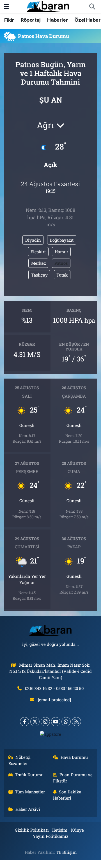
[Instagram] (45, 721)
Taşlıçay (39, 275)
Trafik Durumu (29, 774)
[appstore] (51, 735)
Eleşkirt (38, 251)
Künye (77, 830)
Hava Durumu (74, 757)
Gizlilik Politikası (32, 830)
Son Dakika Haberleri (67, 795)
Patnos (61, 263)
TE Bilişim (66, 852)
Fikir (9, 20)
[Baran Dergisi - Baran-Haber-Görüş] (48, 6)
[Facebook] (24, 721)
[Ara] (92, 6)
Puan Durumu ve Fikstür (73, 778)
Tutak (62, 275)
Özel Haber (87, 20)
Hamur (61, 251)
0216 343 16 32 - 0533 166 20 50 (54, 688)
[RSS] (76, 721)
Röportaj (31, 20)
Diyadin (33, 240)
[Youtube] (55, 721)
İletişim (59, 830)
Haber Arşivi (27, 809)
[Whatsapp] (66, 721)
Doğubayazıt (62, 240)
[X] (35, 721)
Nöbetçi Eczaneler (19, 760)
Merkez (38, 263)
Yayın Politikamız (50, 836)
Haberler (57, 20)
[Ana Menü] (6, 6)
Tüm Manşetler (30, 792)
